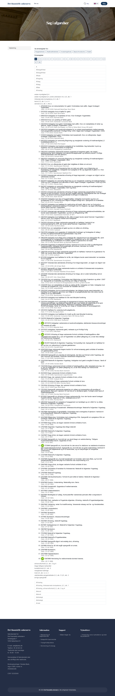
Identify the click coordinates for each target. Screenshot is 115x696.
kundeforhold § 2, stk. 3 (42, 568)
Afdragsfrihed (40, 70)
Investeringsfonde (66, 51)
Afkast (38, 75)
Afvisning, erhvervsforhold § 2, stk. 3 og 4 (50, 588)
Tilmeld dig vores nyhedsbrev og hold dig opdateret (93, 635)
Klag (104, 4)
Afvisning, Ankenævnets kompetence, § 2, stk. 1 (52, 585)
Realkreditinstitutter (52, 51)
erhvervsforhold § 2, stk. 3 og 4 (45, 563)
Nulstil (89, 51)
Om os (36, 3)
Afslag (38, 81)
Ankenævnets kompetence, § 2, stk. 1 (47, 99)
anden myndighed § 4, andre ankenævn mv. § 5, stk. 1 (52, 97)
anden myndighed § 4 (41, 94)
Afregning (39, 78)
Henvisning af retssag (48, 646)
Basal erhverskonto (79, 51)
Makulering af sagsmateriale (45, 635)
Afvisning (39, 90)
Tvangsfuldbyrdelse (47, 642)
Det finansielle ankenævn (19, 3)
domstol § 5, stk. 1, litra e (43, 104)
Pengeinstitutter (40, 51)
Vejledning (12, 48)
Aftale (38, 87)
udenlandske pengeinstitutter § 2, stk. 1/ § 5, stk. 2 (51, 575)
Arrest (38, 603)
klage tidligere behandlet (42, 566)
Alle (40, 62)
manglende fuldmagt (41, 570)
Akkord (38, 591)
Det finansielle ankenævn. (51, 690)
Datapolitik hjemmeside (48, 639)
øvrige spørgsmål (40, 577)
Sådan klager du (65, 635)
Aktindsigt (39, 597)
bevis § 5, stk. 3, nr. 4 (41, 101)
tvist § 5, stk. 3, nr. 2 (41, 573)
